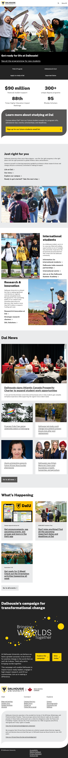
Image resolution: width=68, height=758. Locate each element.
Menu (64, 3)
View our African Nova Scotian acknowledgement (21, 737)
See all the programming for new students (20, 61)
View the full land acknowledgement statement (20, 726)
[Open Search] (58, 3)
